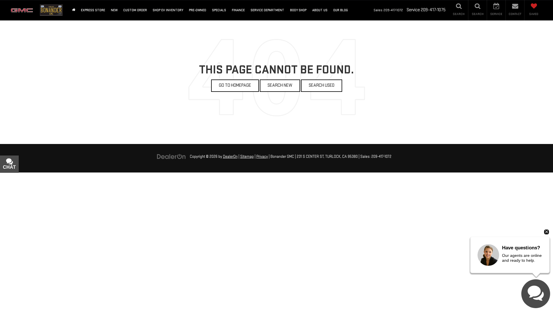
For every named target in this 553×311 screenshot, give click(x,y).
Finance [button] (238, 10)
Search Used (321, 85)
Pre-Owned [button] (197, 10)
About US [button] (319, 10)
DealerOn (230, 156)
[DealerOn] (171, 156)
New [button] (114, 10)
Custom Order (135, 10)
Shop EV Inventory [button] (168, 10)
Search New (280, 85)
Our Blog (340, 10)
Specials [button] (219, 10)
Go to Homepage (235, 85)
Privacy (262, 156)
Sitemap (247, 156)
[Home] (73, 10)
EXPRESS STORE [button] (93, 10)
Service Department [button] (267, 10)
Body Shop (298, 10)
